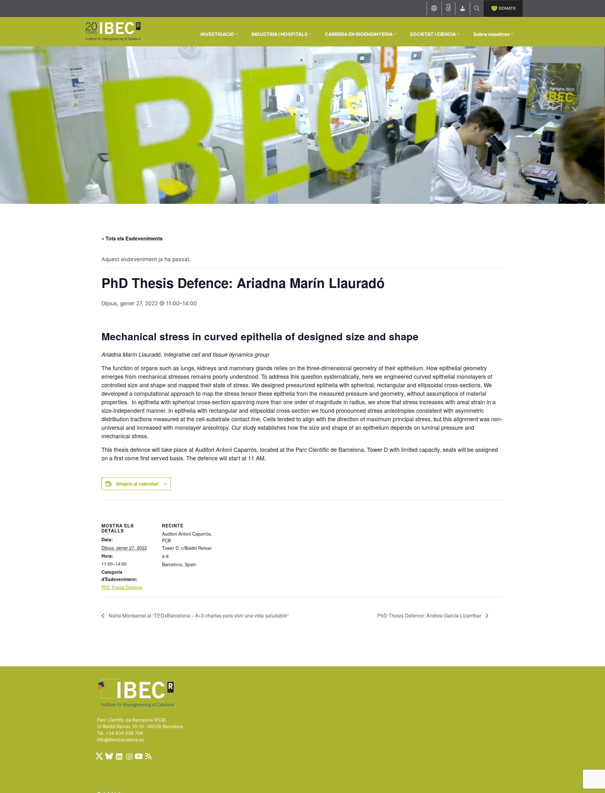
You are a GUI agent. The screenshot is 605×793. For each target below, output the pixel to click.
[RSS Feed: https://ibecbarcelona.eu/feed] (148, 756)
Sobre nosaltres (491, 34)
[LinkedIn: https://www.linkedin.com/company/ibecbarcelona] (119, 756)
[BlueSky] (109, 756)
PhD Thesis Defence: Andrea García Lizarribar (429, 615)
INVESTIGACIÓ (217, 34)
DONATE (507, 8)
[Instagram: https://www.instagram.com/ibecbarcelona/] (129, 756)
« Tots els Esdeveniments (132, 238)
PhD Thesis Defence (121, 587)
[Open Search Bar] (477, 8)
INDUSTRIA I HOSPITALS (279, 34)
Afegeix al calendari (137, 483)
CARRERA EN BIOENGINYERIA (359, 34)
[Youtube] (138, 756)
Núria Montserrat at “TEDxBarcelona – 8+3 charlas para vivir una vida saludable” (198, 615)
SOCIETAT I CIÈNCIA (433, 34)
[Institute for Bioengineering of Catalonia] (112, 31)
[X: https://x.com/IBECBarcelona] (99, 756)
